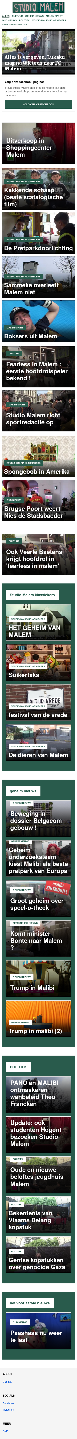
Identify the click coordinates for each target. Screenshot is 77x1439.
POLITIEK (24, 20)
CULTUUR (17, 16)
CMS (5, 1431)
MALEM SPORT (54, 16)
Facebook (8, 1403)
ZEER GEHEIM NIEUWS (14, 24)
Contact (7, 1381)
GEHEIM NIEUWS (34, 16)
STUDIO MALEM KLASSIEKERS (49, 20)
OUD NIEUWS (9, 20)
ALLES (5, 16)
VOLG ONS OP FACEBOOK (38, 104)
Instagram (8, 1409)
